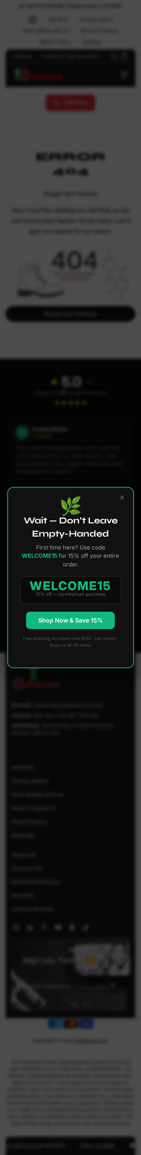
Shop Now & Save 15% (70, 620)
